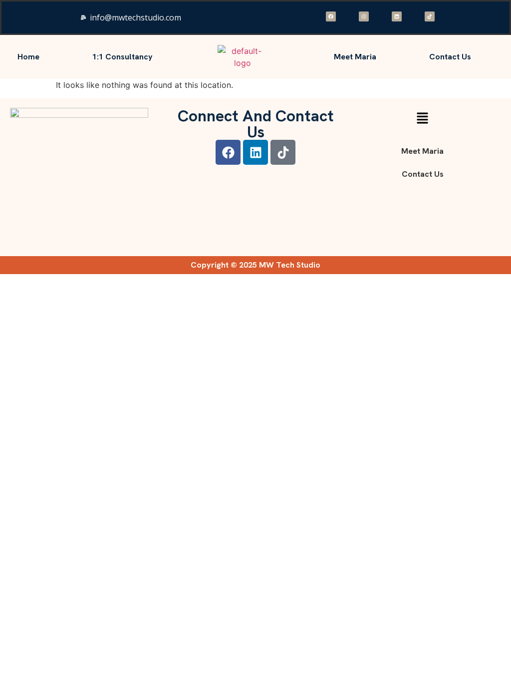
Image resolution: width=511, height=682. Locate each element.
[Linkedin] (397, 16)
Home (28, 56)
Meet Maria (355, 56)
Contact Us (450, 56)
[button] (422, 118)
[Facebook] (331, 16)
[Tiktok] (430, 16)
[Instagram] (364, 16)
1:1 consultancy (122, 56)
